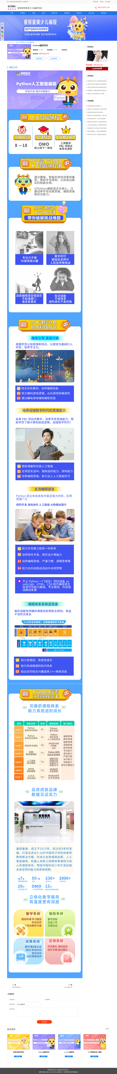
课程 (33, 13)
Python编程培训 (30, 42)
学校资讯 (79, 13)
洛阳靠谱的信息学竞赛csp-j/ (94, 106)
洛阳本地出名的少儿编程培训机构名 (97, 134)
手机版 (101, 1)
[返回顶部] (2, 39)
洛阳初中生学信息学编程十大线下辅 (97, 115)
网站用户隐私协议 (73, 1072)
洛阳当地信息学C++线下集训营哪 (96, 118)
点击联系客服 (96, 68)
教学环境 (54, 13)
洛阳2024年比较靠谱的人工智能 (95, 93)
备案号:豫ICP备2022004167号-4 (48, 1072)
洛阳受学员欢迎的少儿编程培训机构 (97, 121)
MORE (107, 1028)
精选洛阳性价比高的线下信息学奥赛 (97, 128)
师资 (43, 13)
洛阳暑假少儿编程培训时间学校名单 (97, 90)
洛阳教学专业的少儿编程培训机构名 (97, 81)
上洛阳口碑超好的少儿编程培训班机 (97, 125)
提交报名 (44, 1022)
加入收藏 (107, 1)
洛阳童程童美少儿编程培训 (29, 8)
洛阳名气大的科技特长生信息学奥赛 (97, 109)
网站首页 (95, 1)
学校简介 (23, 13)
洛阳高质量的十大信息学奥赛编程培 (97, 131)
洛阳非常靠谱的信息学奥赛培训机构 (97, 87)
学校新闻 (66, 13)
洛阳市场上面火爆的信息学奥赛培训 (97, 84)
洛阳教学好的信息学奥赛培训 (95, 112)
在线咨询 (54, 58)
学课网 (65, 1072)
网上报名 (91, 13)
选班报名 (39, 58)
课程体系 (22, 42)
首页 (12, 13)
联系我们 (103, 13)
